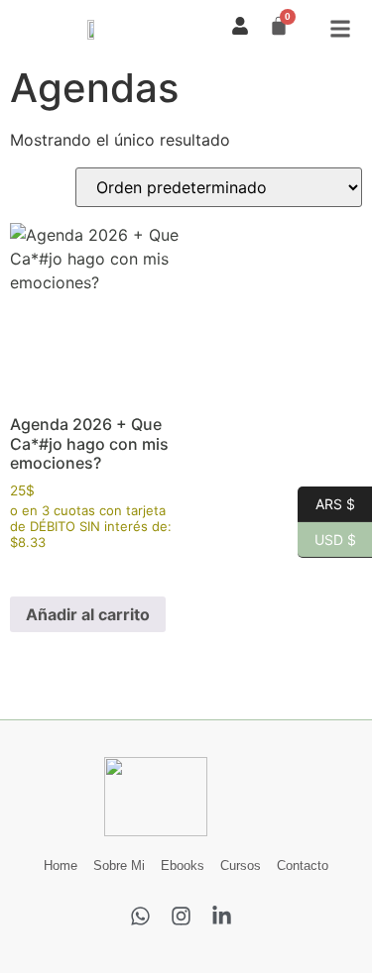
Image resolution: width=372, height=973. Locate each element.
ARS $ (326, 502)
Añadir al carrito (88, 614)
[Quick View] (44, 569)
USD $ (327, 538)
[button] (340, 28)
